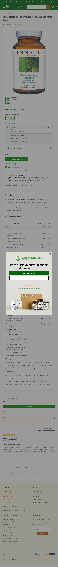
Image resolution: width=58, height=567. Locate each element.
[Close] (50, 254)
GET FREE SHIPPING (29, 273)
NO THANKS (29, 278)
